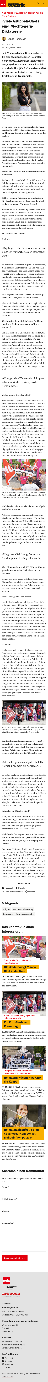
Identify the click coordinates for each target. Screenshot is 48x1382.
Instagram (9, 1364)
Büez (7, 47)
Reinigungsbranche (25, 913)
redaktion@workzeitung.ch (13, 1344)
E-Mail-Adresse (9, 1199)
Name (5, 1187)
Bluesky (8, 1361)
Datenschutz (7, 1376)
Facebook (9, 1358)
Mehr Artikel (15, 47)
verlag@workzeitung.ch (12, 1347)
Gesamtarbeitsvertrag (23, 909)
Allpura (6, 909)
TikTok (7, 1367)
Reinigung (8, 913)
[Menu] (43, 3)
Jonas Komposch (17, 38)
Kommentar (8, 1223)
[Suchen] (37, 3)
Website (5, 1211)
